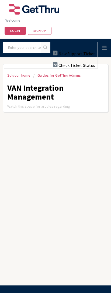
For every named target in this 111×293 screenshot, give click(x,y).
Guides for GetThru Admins (59, 75)
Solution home (19, 75)
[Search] (45, 47)
